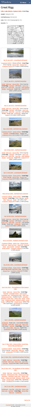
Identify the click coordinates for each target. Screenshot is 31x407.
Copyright (8, 405)
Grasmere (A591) (6, 63)
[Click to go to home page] (10, 2)
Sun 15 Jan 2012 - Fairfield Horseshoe (15, 105)
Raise (23, 298)
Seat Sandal (10, 247)
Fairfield (11, 86)
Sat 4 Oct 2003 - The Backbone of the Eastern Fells (15, 288)
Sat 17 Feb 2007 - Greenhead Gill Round (15, 173)
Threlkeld (9, 381)
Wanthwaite (17, 303)
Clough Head (18, 302)
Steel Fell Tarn (12, 245)
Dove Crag (4, 87)
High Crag (25, 295)
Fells (2, 11)
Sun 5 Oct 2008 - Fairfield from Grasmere (15, 129)
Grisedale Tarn (5, 295)
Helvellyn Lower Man (7, 298)
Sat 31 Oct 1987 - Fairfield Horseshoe (15, 386)
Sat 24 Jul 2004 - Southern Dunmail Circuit (15, 240)
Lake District (8, 11)
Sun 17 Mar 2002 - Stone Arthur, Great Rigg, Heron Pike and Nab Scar (15, 345)
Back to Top (27, 400)
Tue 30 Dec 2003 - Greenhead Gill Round (15, 265)
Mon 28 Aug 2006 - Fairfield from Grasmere (15, 193)
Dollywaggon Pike (16, 295)
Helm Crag (16, 243)
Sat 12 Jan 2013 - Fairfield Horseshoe (15, 81)
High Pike (11, 87)
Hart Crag (25, 86)
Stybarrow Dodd (10, 300)
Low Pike (18, 87)
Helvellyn (25, 297)
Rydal (3, 84)
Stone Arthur (17, 132)
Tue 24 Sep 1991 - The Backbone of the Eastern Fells (15, 369)
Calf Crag (4, 245)
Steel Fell (20, 245)
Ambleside (10, 89)
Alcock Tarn (23, 65)
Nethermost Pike (7, 297)
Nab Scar (8, 84)
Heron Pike (15, 65)
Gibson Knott (24, 243)
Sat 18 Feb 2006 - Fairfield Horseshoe (15, 216)
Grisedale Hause (14, 293)
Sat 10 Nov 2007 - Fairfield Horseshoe (15, 150)
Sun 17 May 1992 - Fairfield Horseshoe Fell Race (15, 357)
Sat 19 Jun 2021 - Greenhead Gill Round (15, 60)
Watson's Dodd (20, 300)
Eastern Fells (17, 11)
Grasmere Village (7, 175)
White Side (17, 298)
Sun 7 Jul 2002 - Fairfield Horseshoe (15, 320)
